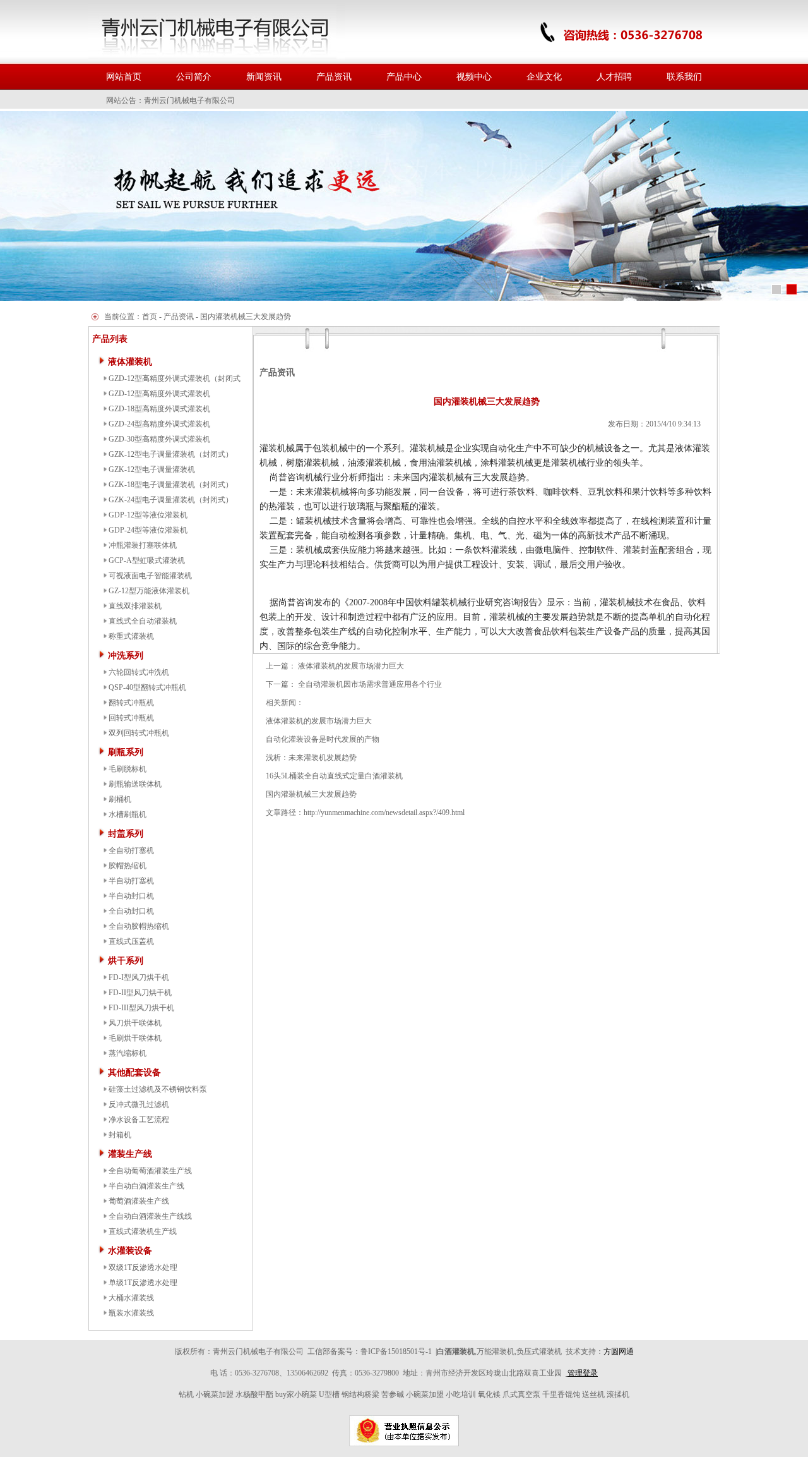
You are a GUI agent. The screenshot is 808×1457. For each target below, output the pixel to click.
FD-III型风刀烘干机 (141, 1007)
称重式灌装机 (131, 636)
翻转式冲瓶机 (131, 702)
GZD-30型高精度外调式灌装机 (159, 439)
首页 (149, 316)
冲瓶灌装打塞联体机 (143, 545)
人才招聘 (614, 77)
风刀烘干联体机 (135, 1023)
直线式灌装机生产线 (143, 1231)
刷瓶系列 (125, 752)
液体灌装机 (130, 361)
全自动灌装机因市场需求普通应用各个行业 (370, 684)
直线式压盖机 (131, 941)
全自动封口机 (131, 911)
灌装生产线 (130, 1154)
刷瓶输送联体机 (135, 784)
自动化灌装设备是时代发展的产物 (322, 739)
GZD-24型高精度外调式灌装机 (159, 424)
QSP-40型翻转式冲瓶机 (147, 687)
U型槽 (329, 1394)
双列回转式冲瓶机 (139, 732)
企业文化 (544, 77)
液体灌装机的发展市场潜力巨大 (351, 666)
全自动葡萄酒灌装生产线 (150, 1170)
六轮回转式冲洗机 (139, 672)
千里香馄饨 (561, 1394)
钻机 (186, 1394)
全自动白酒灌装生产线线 (150, 1216)
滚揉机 (618, 1394)
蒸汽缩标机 (127, 1053)
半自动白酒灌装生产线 (146, 1186)
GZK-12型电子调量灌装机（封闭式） (171, 454)
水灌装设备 (130, 1250)
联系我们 (684, 77)
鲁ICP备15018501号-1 (396, 1351)
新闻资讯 (264, 77)
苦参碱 (392, 1394)
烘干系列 (125, 960)
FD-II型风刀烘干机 (140, 992)
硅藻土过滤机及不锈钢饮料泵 (158, 1089)
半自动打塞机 (131, 880)
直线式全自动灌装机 (143, 621)
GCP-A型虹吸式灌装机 (147, 560)
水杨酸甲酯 (254, 1394)
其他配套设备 (134, 1072)
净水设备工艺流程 (139, 1119)
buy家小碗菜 (296, 1394)
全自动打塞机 (131, 850)
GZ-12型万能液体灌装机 (149, 590)
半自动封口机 (131, 896)
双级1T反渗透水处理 (143, 1267)
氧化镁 (489, 1394)
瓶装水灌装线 (131, 1313)
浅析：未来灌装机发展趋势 (311, 757)
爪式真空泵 (521, 1394)
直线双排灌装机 (135, 606)
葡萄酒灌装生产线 (139, 1201)
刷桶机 (120, 799)
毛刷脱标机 (127, 769)
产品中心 (404, 77)
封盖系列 (125, 833)
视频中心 (474, 77)
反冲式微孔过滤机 (139, 1104)
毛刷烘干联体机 (135, 1038)
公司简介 (193, 77)
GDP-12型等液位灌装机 (148, 515)
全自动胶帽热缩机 (139, 926)
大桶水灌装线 (131, 1297)
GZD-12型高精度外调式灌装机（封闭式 (175, 378)
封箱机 (120, 1134)
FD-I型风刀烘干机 (139, 977)
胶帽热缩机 (127, 865)
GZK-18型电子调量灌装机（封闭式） (171, 484)
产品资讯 (334, 77)
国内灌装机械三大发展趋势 (311, 794)
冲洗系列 (125, 655)
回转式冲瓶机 (131, 717)
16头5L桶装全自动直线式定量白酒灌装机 (334, 775)
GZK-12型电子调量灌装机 (152, 469)
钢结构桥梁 (360, 1394)
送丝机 (593, 1394)
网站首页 (123, 77)
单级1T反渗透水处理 (143, 1282)
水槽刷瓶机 (127, 814)
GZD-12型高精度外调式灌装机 (159, 393)
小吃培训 (461, 1394)
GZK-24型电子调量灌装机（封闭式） (171, 499)
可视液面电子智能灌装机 (150, 575)
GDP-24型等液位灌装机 (148, 530)
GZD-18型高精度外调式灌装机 (159, 408)
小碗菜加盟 (215, 1394)
